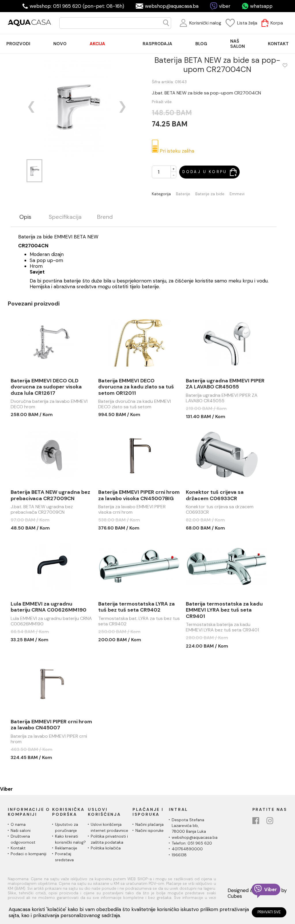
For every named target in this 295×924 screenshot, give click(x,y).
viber (224, 6)
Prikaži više (162, 101)
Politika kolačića (106, 848)
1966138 (179, 854)
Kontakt (18, 848)
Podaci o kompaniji (28, 853)
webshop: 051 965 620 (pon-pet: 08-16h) (77, 6)
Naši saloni (21, 830)
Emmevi (237, 193)
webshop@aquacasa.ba (171, 6)
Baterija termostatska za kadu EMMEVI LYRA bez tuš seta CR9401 (224, 610)
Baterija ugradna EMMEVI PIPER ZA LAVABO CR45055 (225, 384)
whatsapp (261, 6)
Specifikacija (65, 217)
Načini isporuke (149, 830)
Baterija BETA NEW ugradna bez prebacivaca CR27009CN (50, 495)
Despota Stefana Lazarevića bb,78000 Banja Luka (189, 825)
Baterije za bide (209, 193)
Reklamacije (66, 848)
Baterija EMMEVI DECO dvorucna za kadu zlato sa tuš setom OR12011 (136, 387)
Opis (25, 217)
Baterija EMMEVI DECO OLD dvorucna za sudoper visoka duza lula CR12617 (46, 387)
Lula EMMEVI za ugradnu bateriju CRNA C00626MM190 (48, 607)
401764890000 (187, 848)
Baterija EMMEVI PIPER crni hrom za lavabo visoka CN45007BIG (139, 495)
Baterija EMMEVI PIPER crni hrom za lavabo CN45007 (51, 725)
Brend (105, 217)
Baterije (183, 193)
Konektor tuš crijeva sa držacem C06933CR (215, 495)
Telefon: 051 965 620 (192, 843)
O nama (18, 824)
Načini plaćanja (149, 824)
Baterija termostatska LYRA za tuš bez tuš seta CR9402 (136, 607)
